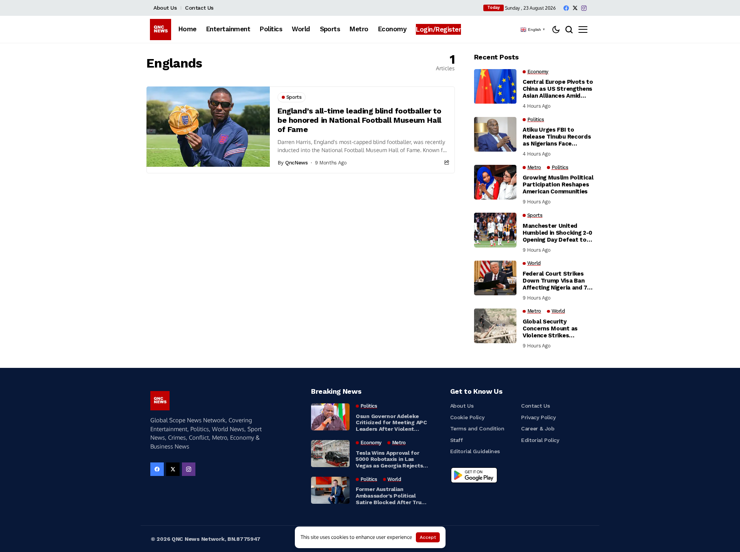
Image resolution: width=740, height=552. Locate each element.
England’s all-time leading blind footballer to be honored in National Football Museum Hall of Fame (359, 120)
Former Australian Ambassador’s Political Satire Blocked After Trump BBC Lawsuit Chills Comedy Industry (393, 495)
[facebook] (566, 8)
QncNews (296, 163)
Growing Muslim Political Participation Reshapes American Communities (558, 184)
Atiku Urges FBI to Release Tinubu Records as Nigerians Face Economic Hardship (557, 136)
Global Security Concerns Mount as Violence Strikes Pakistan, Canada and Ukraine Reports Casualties (553, 328)
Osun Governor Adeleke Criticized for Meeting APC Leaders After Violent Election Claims (391, 422)
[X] (575, 8)
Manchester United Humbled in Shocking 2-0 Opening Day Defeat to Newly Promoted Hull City (557, 232)
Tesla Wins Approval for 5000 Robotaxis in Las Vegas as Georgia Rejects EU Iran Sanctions (389, 459)
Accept (428, 537)
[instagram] (584, 8)
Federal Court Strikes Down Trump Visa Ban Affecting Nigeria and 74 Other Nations (557, 280)
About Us (165, 8)
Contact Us (199, 8)
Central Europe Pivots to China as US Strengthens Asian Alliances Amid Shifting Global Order (558, 88)
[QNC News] (160, 29)
